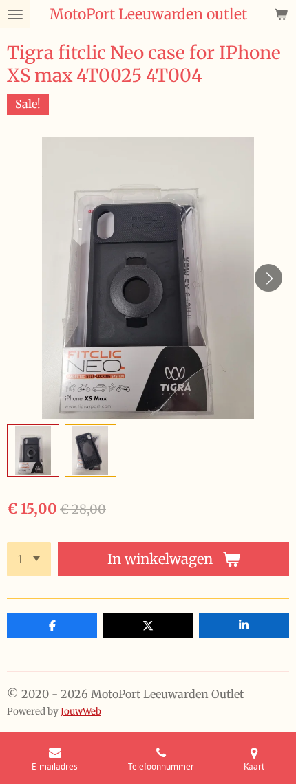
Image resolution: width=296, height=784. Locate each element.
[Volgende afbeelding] (268, 278)
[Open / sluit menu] (15, 14)
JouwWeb (81, 711)
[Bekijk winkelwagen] (281, 14)
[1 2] (29, 559)
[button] (33, 450)
